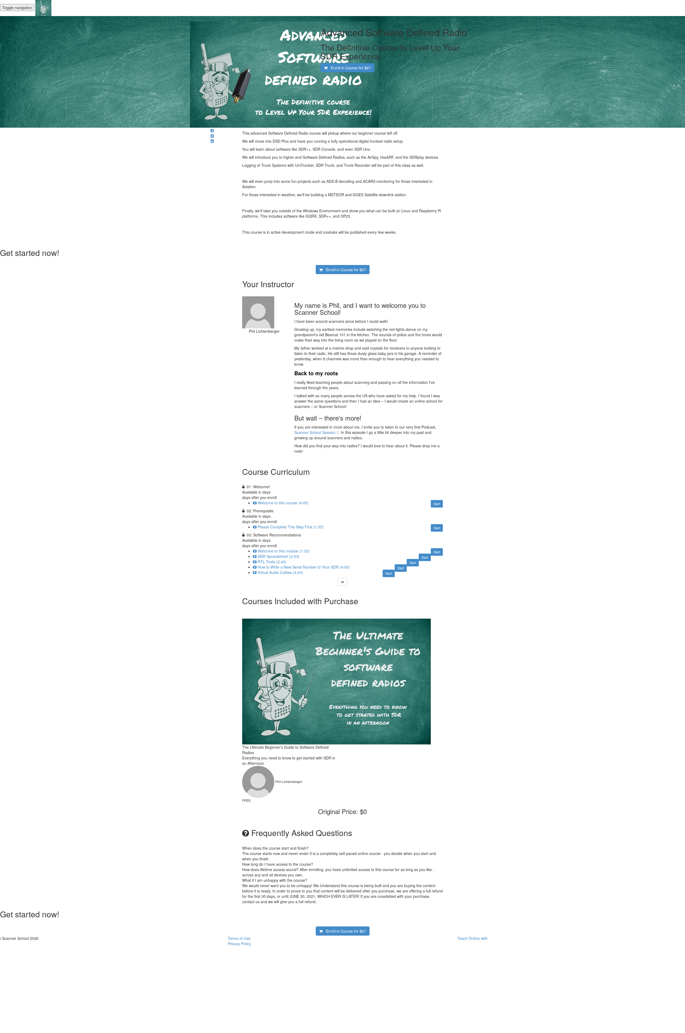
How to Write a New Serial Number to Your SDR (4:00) (304, 567)
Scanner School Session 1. (317, 432)
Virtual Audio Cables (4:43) (280, 572)
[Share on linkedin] (212, 141)
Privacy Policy (239, 943)
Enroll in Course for (349, 67)
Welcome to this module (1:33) (284, 551)
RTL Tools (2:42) (272, 561)
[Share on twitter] (212, 135)
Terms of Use (239, 938)
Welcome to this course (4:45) (283, 502)
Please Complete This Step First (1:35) (291, 526)
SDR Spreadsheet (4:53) (278, 556)
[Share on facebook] (212, 130)
